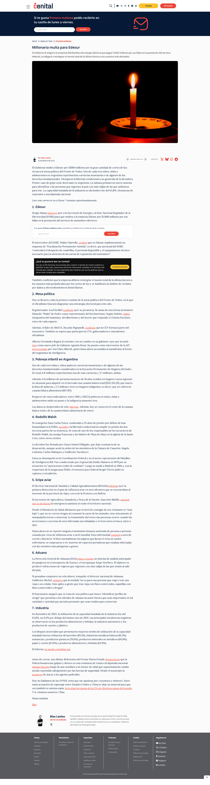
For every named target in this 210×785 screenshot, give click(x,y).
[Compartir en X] (162, 159)
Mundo (36, 757)
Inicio (34, 41)
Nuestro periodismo (140, 742)
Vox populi (87, 742)
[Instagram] (125, 6)
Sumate (148, 5)
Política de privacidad (140, 753)
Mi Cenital (168, 5)
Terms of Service (120, 774)
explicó (83, 242)
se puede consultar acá (57, 649)
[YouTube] (117, 6)
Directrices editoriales (140, 760)
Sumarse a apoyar (139, 746)
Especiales (88, 737)
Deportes (37, 749)
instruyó (52, 212)
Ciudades (37, 746)
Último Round (113, 748)
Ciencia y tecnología (41, 742)
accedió (63, 426)
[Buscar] (110, 5)
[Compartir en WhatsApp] (171, 159)
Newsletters (46, 41)
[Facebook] (128, 6)
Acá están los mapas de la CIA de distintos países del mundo (98, 688)
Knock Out (87, 749)
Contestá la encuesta (119, 267)
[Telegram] (132, 6)
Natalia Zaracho (41, 666)
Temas (36, 737)
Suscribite (83, 29)
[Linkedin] (136, 6)
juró (34, 345)
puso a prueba (85, 558)
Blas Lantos (46, 158)
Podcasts (112, 737)
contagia (116, 534)
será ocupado (39, 349)
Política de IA (137, 757)
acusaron (37, 674)
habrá (126, 313)
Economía (37, 753)
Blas (34, 704)
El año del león (89, 746)
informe (74, 406)
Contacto (136, 749)
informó (113, 485)
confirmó (68, 309)
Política (36, 764)
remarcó (58, 580)
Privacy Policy (111, 774)
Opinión (36, 760)
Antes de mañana (58, 720)
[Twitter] (121, 6)
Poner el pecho (89, 753)
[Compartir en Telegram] (176, 159)
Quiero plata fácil (89, 757)
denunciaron (112, 659)
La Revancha (112, 752)
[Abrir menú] (28, 6)
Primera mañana (63, 41)
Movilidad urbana (90, 760)
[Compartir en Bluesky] (167, 159)
